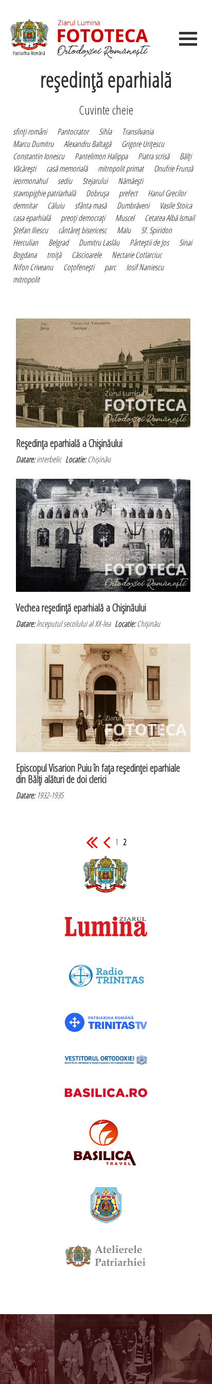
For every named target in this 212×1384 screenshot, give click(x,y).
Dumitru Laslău (99, 242)
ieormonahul (30, 180)
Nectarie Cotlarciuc (137, 254)
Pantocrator (73, 131)
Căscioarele (86, 254)
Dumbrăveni (133, 205)
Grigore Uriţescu (142, 143)
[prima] (92, 842)
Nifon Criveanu (33, 267)
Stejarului (95, 180)
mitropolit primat (121, 168)
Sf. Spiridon (156, 230)
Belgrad (58, 242)
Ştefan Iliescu (30, 230)
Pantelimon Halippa (101, 156)
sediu (65, 180)
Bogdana (25, 254)
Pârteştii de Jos (149, 242)
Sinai (185, 242)
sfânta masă (91, 205)
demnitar (25, 205)
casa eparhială (31, 217)
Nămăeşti (130, 180)
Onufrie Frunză (173, 168)
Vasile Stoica (176, 205)
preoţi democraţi (83, 217)
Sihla (105, 131)
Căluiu (55, 205)
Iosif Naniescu (145, 267)
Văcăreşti (24, 168)
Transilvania (137, 131)
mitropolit (26, 279)
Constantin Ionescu (38, 156)
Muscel (124, 217)
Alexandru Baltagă (87, 143)
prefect (128, 193)
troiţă (54, 254)
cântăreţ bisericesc (82, 230)
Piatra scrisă (153, 156)
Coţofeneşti (78, 267)
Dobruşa (97, 193)
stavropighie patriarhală (44, 193)
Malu (124, 230)
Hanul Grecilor (167, 193)
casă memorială (66, 168)
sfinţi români (30, 131)
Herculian (25, 242)
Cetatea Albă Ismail (170, 217)
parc (110, 267)
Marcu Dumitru (33, 143)
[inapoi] (106, 842)
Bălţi (185, 156)
